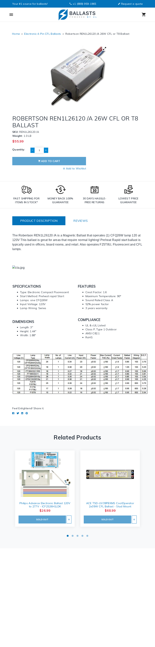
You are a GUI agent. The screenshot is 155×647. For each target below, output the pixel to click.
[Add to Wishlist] (69, 519)
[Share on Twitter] (18, 413)
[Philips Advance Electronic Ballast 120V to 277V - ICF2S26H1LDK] (45, 474)
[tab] (38, 220)
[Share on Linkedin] (22, 413)
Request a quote (132, 4)
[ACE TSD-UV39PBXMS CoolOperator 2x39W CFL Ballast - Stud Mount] (110, 474)
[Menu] (26, 14)
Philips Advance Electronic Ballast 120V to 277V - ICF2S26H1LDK (44, 504)
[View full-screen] (104, 48)
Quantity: (18, 149)
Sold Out (42, 519)
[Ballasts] (77, 14)
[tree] (77, 75)
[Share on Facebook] (13, 413)
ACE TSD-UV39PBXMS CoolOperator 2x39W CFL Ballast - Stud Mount (110, 504)
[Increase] (46, 150)
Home (16, 33)
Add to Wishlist (75, 168)
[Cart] (129, 14)
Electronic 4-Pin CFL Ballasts (42, 33)
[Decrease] (32, 150)
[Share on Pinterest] (27, 413)
